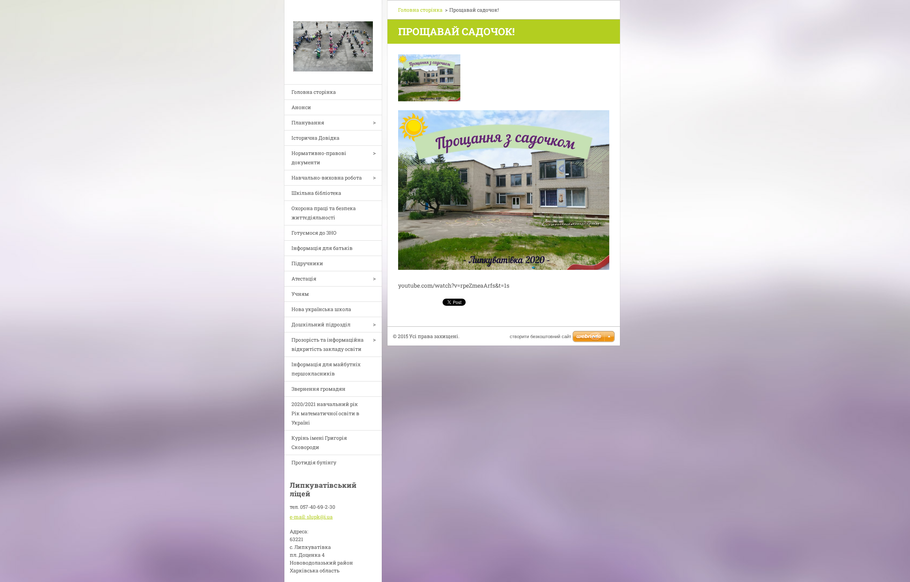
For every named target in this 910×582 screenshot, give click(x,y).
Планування (307, 122)
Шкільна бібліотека (316, 192)
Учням (300, 293)
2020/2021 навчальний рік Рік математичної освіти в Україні (325, 413)
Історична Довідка (315, 137)
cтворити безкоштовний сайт (540, 336)
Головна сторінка (313, 92)
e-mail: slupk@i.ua (311, 516)
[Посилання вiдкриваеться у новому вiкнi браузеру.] (429, 77)
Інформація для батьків (322, 248)
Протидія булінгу (313, 462)
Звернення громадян (318, 388)
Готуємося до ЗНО (314, 232)
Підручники (307, 263)
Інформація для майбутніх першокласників (325, 369)
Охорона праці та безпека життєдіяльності (323, 213)
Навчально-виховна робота (326, 177)
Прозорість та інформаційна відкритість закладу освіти (327, 344)
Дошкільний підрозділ (320, 324)
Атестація (303, 278)
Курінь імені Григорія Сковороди (319, 442)
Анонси (301, 107)
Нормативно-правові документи (318, 158)
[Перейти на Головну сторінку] (333, 37)
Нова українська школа (321, 309)
